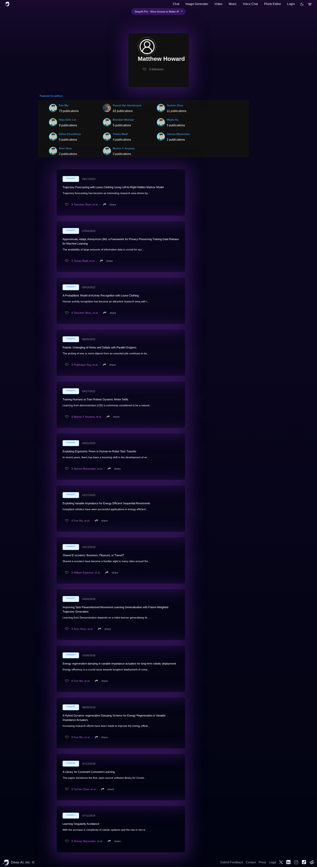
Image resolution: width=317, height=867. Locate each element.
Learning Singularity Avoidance (81, 823)
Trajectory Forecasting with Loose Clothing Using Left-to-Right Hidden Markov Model (113, 187)
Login (291, 4)
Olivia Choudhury (70, 134)
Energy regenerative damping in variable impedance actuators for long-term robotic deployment (119, 663)
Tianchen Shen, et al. (86, 204)
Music (233, 4)
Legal (272, 862)
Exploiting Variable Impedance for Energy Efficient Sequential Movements (106, 503)
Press (262, 862)
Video (218, 4)
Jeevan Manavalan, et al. (88, 468)
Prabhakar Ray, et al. (86, 364)
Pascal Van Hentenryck (127, 105)
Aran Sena (65, 148)
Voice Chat (250, 4)
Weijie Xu (172, 119)
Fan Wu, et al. (82, 520)
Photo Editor (272, 4)
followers (156, 69)
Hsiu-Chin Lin (67, 119)
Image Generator (196, 4)
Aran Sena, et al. (83, 628)
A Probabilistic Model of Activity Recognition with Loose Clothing (101, 295)
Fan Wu (63, 105)
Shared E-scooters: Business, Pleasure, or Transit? (93, 555)
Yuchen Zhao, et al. (85, 789)
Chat (176, 4)
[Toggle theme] (302, 4)
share (113, 204)
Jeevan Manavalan (178, 134)
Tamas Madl (120, 134)
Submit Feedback (231, 862)
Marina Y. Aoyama (124, 148)
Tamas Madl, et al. (84, 260)
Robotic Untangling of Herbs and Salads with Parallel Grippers (99, 347)
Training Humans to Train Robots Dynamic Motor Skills (95, 399)
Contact (251, 862)
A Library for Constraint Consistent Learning (89, 771)
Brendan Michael (123, 119)
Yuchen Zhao (175, 105)
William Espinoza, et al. (87, 572)
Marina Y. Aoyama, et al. (88, 416)
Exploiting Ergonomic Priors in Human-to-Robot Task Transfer (99, 451)
